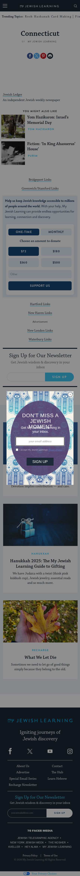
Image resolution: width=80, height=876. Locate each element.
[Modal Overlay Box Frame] (40, 438)
